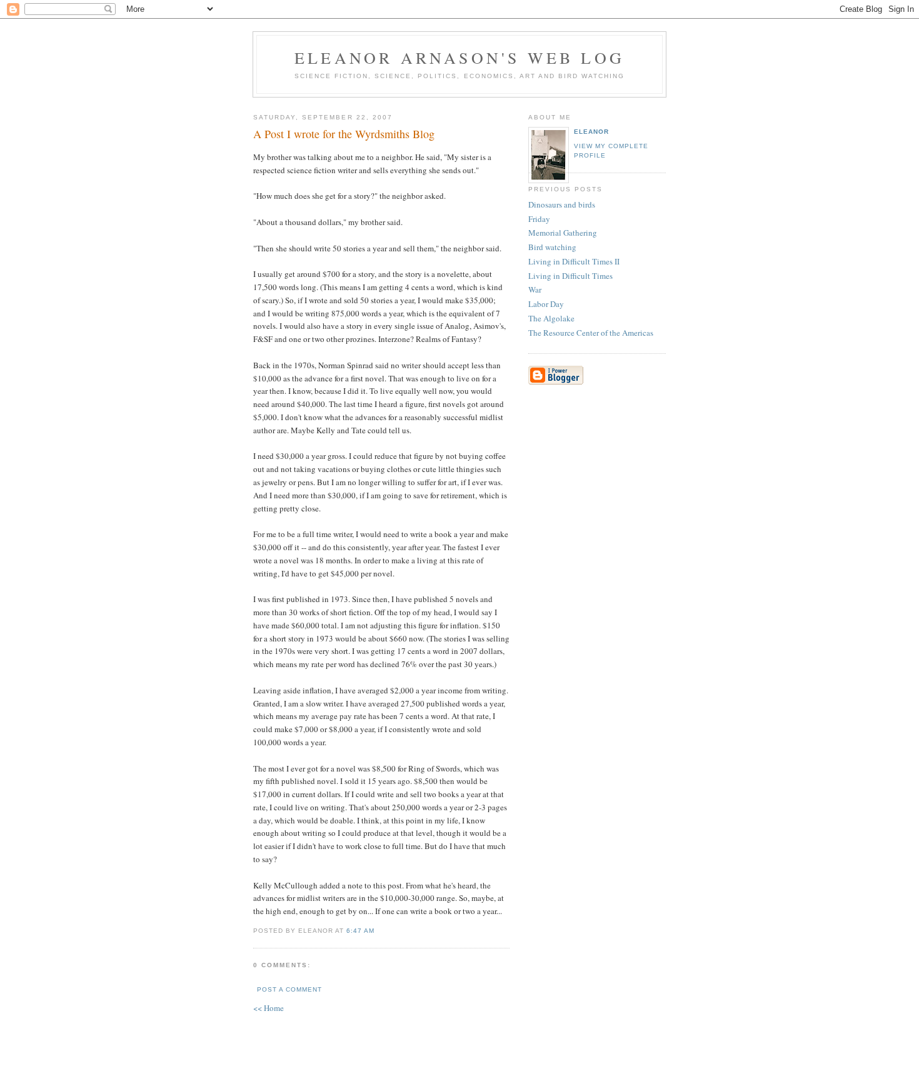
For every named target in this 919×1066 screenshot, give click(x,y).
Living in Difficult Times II (574, 261)
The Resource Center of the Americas (590, 332)
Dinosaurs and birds (561, 204)
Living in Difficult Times (570, 275)
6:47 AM (360, 930)
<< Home (268, 1007)
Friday (539, 218)
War (534, 289)
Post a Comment (289, 989)
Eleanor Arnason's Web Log (459, 57)
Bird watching (552, 247)
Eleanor (591, 131)
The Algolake (551, 318)
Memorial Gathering (562, 232)
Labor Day (546, 303)
